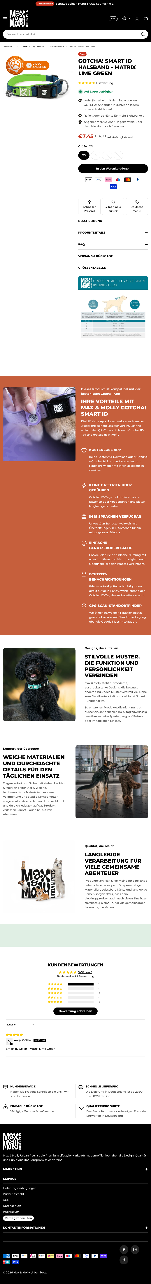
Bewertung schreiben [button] (75, 1011)
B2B (113, 18)
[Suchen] (143, 34)
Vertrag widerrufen (18, 1218)
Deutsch (126, 18)
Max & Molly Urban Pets (29, 1272)
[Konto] (137, 18)
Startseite (7, 47)
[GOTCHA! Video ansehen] (28, 65)
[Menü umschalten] (5, 18)
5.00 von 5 (85, 972)
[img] (14, 1035)
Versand (128, 137)
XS (84, 155)
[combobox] (75, 34)
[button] (87, 83)
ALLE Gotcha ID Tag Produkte (30, 47)
